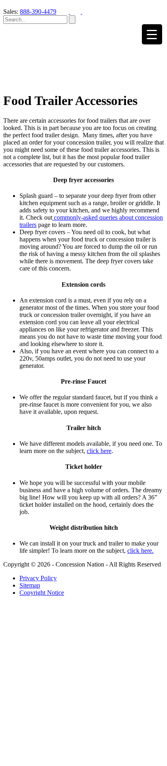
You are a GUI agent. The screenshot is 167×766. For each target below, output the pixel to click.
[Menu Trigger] (152, 34)
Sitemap (29, 585)
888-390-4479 (38, 11)
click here (99, 450)
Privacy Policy (38, 578)
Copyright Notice (41, 592)
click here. (140, 550)
